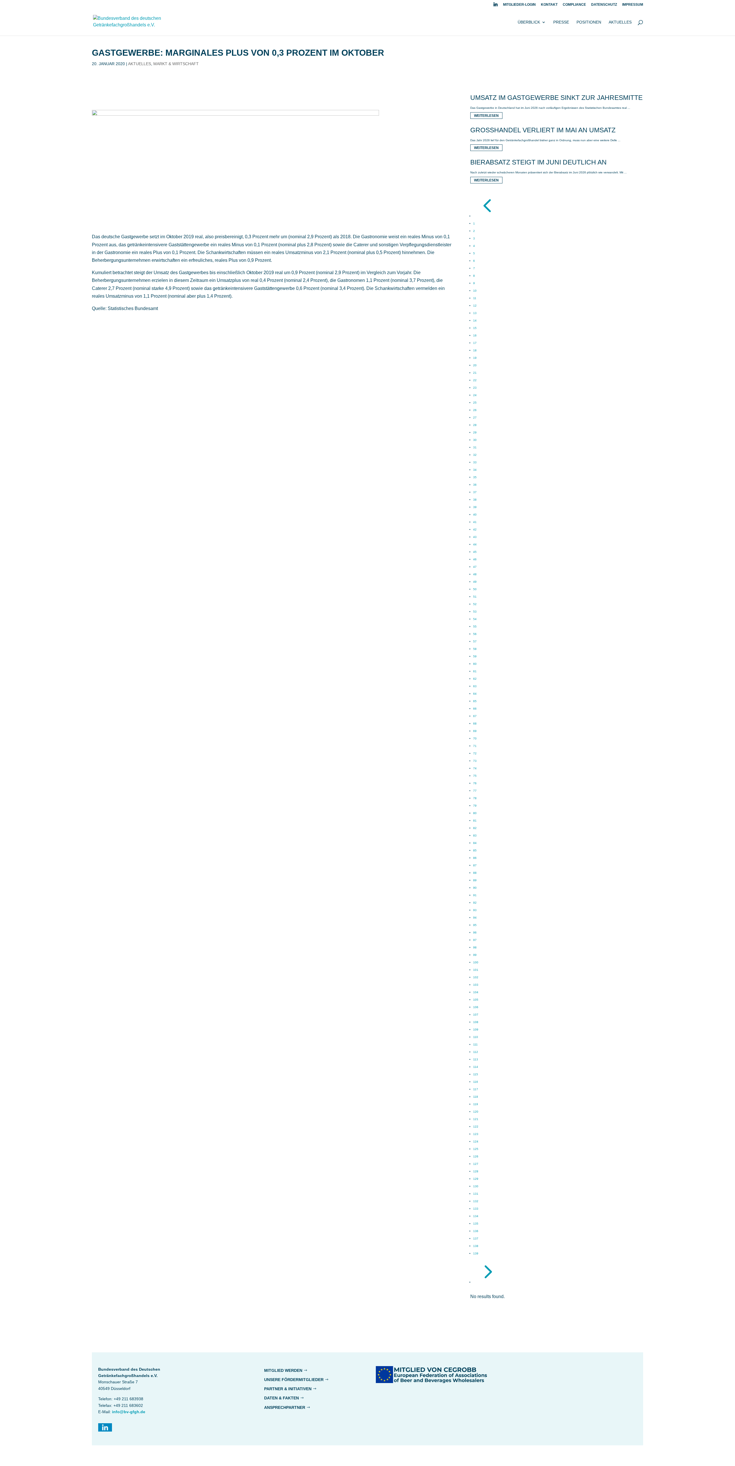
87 (475, 865)
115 (475, 1074)
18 (475, 350)
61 (475, 671)
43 (475, 537)
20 (475, 365)
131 (475, 1193)
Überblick (529, 22)
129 (475, 1178)
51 (475, 596)
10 (475, 290)
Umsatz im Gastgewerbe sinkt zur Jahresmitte (556, 97)
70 (475, 738)
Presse (561, 22)
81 (475, 820)
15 (475, 328)
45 (475, 551)
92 (475, 902)
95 (475, 925)
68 (475, 723)
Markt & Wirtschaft (176, 63)
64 (475, 693)
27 (475, 417)
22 (475, 380)
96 (475, 932)
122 (475, 1126)
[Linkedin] (495, 5)
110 (475, 1037)
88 (475, 872)
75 (475, 775)
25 (475, 402)
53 (475, 611)
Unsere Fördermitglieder (294, 1379)
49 (475, 581)
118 (475, 1096)
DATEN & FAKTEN (281, 1398)
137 (475, 1238)
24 (475, 395)
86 (475, 857)
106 (475, 1007)
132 (475, 1201)
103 (475, 984)
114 (475, 1066)
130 (475, 1186)
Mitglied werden (283, 1370)
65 (475, 701)
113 (475, 1059)
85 (475, 850)
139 (475, 1253)
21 (475, 372)
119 (475, 1104)
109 (475, 1029)
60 (475, 663)
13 (475, 313)
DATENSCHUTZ (604, 5)
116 (475, 1081)
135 (475, 1223)
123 (475, 1134)
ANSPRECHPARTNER (284, 1407)
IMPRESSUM (632, 5)
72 (475, 753)
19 (475, 357)
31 (475, 447)
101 (475, 969)
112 (475, 1051)
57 (475, 641)
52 (475, 604)
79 (475, 805)
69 (475, 731)
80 (475, 813)
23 (475, 387)
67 (475, 716)
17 (475, 342)
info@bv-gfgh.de (128, 1411)
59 (475, 656)
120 (475, 1111)
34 (475, 469)
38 (475, 499)
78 (475, 798)
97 (475, 940)
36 (475, 484)
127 (475, 1163)
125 (475, 1149)
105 (475, 999)
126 (475, 1156)
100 (475, 962)
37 (475, 492)
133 (475, 1208)
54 (475, 619)
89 (475, 880)
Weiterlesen (486, 115)
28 (475, 425)
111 (475, 1044)
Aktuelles (620, 22)
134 (475, 1216)
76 (475, 783)
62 (475, 678)
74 (475, 768)
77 (475, 790)
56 (475, 634)
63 (475, 686)
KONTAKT (549, 5)
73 (475, 760)
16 (475, 335)
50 (475, 589)
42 (475, 529)
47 (475, 566)
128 (475, 1171)
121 (475, 1119)
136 (475, 1231)
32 (475, 454)
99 (475, 954)
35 (475, 477)
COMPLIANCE (574, 5)
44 (475, 544)
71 (475, 745)
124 (475, 1141)
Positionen (589, 22)
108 (475, 1022)
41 (475, 522)
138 (475, 1246)
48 (475, 574)
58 (475, 648)
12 (475, 305)
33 (475, 462)
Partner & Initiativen (288, 1388)
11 (474, 298)
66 (475, 708)
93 (475, 910)
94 (475, 917)
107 (475, 1014)
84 (475, 843)
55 (475, 626)
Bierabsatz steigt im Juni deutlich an (538, 162)
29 (475, 432)
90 (475, 887)
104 (475, 992)
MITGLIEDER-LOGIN (519, 5)
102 (475, 977)
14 (475, 320)
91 (475, 895)
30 (475, 439)
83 (475, 835)
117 (475, 1089)
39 (475, 507)
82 (475, 828)
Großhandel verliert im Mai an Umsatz (543, 130)
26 (475, 410)
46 (475, 559)
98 (475, 947)
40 (475, 514)
